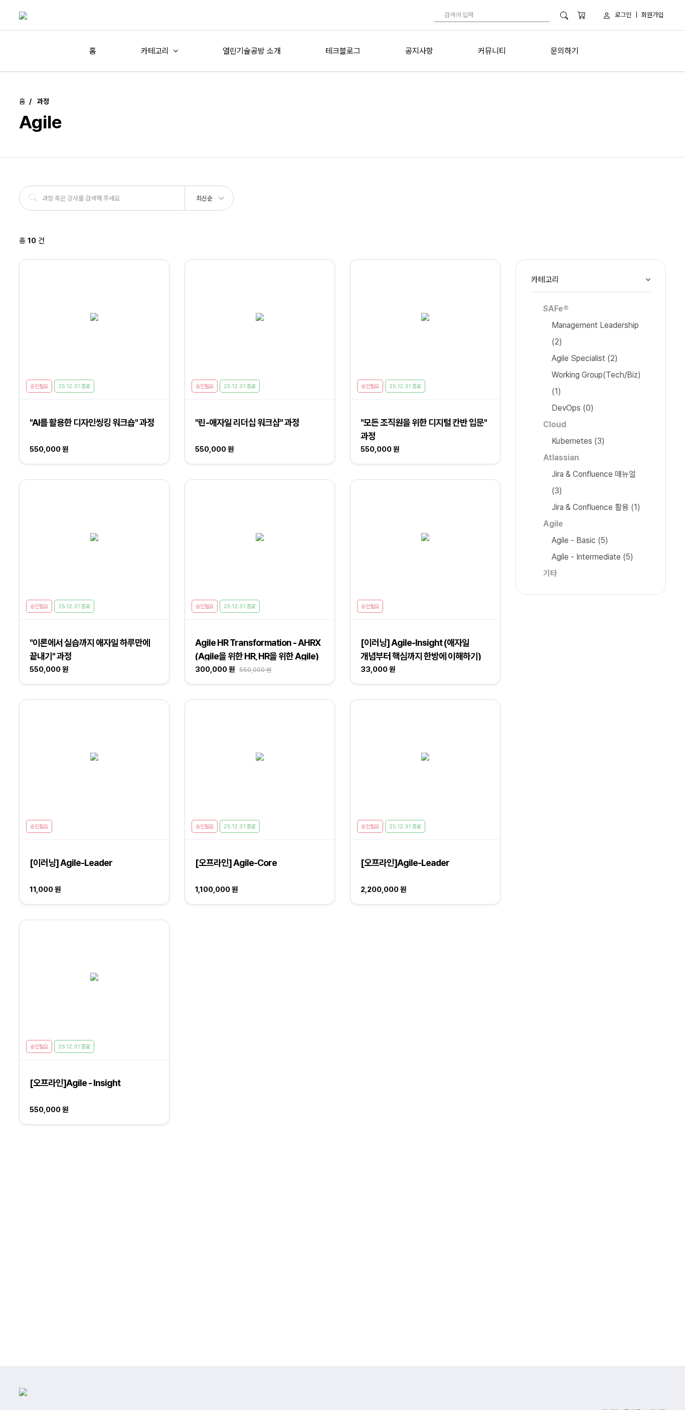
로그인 (623, 15)
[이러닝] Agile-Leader (71, 862)
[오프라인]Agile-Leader (405, 862)
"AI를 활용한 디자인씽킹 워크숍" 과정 (92, 422)
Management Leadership (595, 333)
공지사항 (419, 51)
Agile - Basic (580, 540)
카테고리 (155, 51)
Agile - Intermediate (592, 557)
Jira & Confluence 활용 (596, 507)
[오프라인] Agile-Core (236, 862)
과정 (43, 101)
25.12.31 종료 (74, 386)
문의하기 (565, 51)
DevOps (573, 408)
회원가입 (652, 15)
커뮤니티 (492, 51)
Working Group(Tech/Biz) (596, 383)
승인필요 (39, 386)
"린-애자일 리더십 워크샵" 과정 (247, 422)
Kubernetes (578, 441)
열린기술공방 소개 (252, 51)
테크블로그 (343, 51)
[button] (210, 195)
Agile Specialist (585, 358)
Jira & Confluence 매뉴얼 (594, 482)
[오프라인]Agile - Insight (75, 1083)
